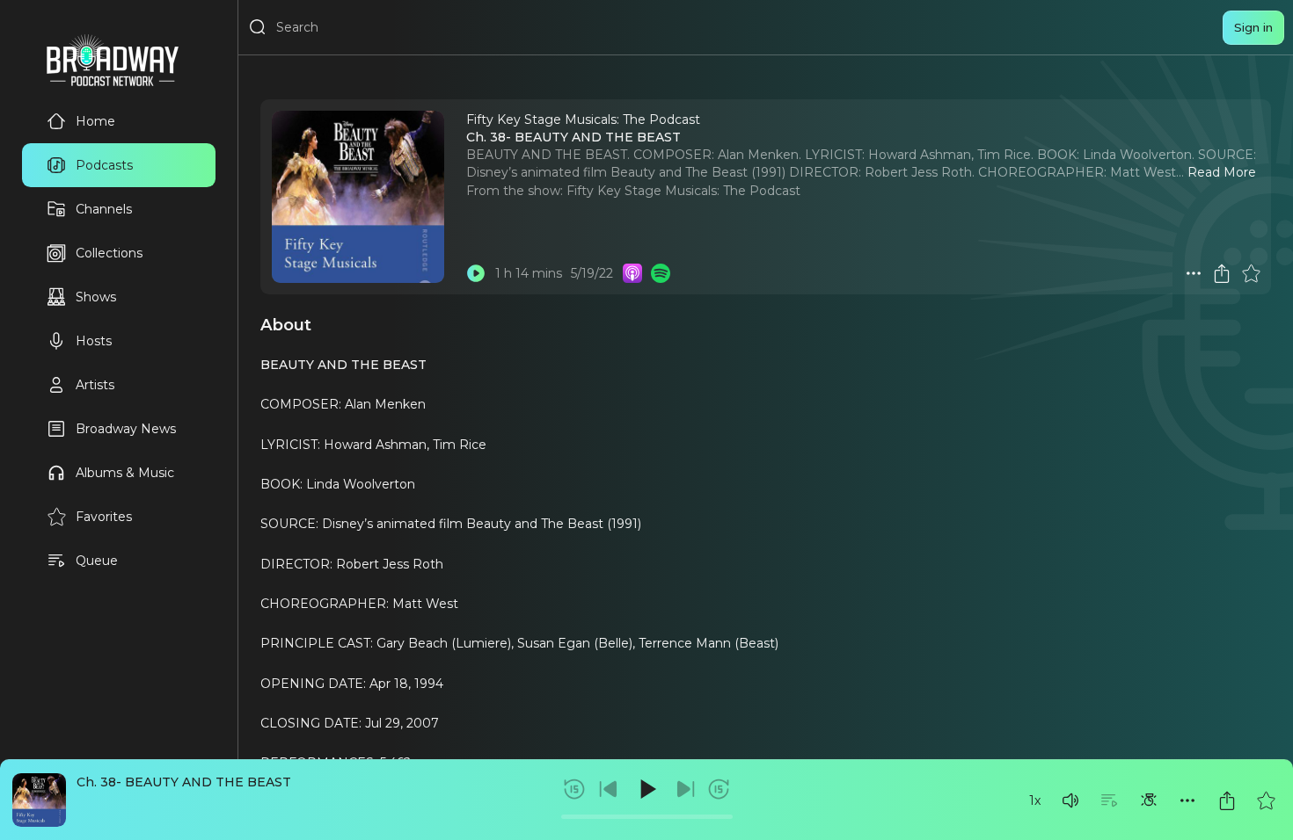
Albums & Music (125, 473)
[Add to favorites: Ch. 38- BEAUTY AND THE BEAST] (1266, 800)
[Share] (1227, 800)
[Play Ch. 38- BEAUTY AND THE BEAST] (476, 273)
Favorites (104, 517)
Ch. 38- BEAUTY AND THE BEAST (184, 782)
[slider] (646, 817)
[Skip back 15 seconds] (574, 789)
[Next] (685, 789)
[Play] (646, 789)
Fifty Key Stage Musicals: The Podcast (683, 191)
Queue (97, 560)
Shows (96, 297)
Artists (95, 385)
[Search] (257, 27)
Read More (1221, 172)
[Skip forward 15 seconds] (718, 789)
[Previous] (608, 789)
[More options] (1187, 800)
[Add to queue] (1109, 800)
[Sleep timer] (1148, 800)
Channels (104, 209)
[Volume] (1070, 800)
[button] (1070, 800)
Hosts (94, 341)
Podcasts (104, 165)
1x (1035, 800)
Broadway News (126, 429)
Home (95, 121)
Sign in (1253, 27)
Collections (109, 253)
